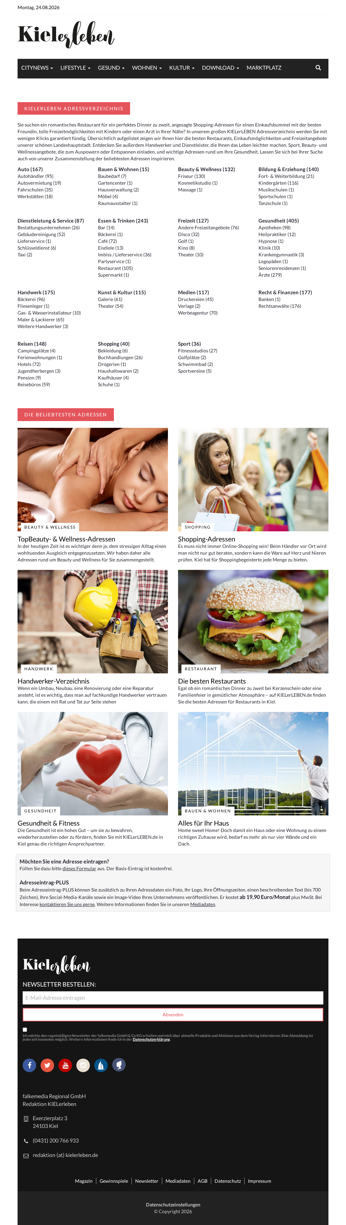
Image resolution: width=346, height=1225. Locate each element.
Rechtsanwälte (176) (279, 306)
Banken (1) (269, 299)
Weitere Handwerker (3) (43, 326)
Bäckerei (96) (31, 299)
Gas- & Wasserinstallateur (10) (49, 313)
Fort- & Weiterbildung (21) (286, 176)
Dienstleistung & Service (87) (51, 220)
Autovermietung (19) (39, 183)
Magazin (84, 1181)
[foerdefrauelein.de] (119, 1065)
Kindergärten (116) (278, 183)
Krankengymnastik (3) (281, 254)
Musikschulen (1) (276, 189)
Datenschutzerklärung (151, 1039)
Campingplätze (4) (36, 350)
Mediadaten (202, 904)
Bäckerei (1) (110, 234)
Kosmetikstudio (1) (198, 183)
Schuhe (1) (109, 384)
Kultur (179, 67)
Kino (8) (186, 248)
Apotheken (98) (274, 227)
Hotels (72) (29, 364)
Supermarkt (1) (113, 275)
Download (218, 67)
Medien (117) (193, 292)
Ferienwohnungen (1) (40, 357)
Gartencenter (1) (115, 183)
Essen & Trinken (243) (123, 220)
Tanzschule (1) (273, 203)
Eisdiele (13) (110, 248)
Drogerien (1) (112, 364)
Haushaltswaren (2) (118, 371)
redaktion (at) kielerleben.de (65, 1155)
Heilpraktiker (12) (277, 234)
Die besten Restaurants (212, 681)
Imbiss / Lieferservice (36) (124, 254)
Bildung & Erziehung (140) (288, 169)
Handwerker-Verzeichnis (54, 681)
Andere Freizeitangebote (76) (208, 227)
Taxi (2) (25, 254)
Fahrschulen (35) (35, 189)
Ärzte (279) (270, 275)
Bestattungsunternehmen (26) (49, 227)
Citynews (34, 67)
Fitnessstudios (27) (197, 350)
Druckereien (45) (196, 299)
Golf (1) (186, 241)
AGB (202, 1181)
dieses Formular (79, 868)
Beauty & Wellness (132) (206, 169)
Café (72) (107, 241)
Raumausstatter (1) (118, 203)
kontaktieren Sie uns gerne (67, 904)
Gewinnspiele (114, 1181)
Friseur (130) (191, 176)
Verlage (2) (189, 306)
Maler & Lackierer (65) (41, 319)
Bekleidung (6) (113, 350)
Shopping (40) (114, 344)
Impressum (259, 1181)
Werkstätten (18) (35, 196)
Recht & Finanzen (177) (285, 292)
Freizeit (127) (193, 220)
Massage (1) (190, 189)
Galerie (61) (110, 299)
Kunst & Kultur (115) (122, 292)
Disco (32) (188, 234)
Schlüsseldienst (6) (37, 248)
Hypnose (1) (270, 241)
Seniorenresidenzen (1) (282, 268)
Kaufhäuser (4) (113, 377)
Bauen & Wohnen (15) (123, 169)
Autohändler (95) (35, 176)
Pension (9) (29, 377)
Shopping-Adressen (206, 539)
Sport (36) (189, 344)
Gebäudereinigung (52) (41, 234)
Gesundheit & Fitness (49, 823)
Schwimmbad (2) (195, 364)
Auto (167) (30, 169)
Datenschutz (228, 1181)
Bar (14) (106, 227)
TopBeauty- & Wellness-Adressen (66, 539)
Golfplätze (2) (192, 357)
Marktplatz (264, 67)
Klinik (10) (269, 248)
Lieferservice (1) (34, 241)
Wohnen (144, 67)
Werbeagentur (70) (198, 313)
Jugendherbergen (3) (39, 371)
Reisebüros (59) (34, 384)
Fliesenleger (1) (33, 306)
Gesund (109, 67)
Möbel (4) (108, 196)
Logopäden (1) (273, 261)
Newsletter (146, 1181)
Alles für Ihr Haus (203, 823)
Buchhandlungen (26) (120, 357)
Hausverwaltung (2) (118, 189)
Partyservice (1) (114, 261)
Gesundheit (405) (278, 220)
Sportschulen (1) (275, 196)
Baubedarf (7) (112, 176)
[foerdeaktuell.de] (101, 1065)
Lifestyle (73, 67)
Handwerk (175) (36, 292)
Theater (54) (110, 306)
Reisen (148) (32, 344)
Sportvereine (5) (195, 371)
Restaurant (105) (115, 268)
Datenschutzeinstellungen (173, 1204)
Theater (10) (190, 254)
